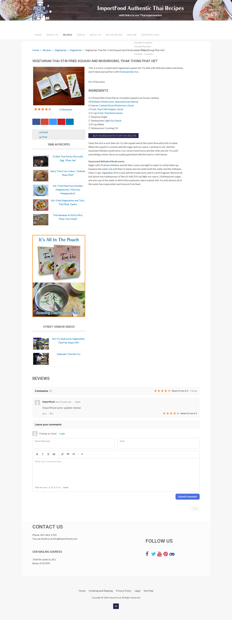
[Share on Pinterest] (61, 122)
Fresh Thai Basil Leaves (110, 112)
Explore (132, 34)
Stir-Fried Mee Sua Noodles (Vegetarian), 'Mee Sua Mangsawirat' (68, 189)
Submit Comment (187, 496)
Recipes (67, 34)
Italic (43, 454)
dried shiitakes (111, 165)
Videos (81, 34)
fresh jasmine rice (128, 71)
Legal (137, 590)
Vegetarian (60, 50)
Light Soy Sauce (113, 120)
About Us (95, 34)
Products (52, 34)
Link (62, 454)
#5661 (77, 402)
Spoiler (82, 454)
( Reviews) (65, 109)
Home (38, 34)
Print (44, 136)
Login (62, 433)
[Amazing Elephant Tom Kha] (58, 276)
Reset (65, 487)
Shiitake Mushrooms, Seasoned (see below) (115, 101)
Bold (37, 454)
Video (74, 454)
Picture (68, 454)
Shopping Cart (150, 34)
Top (195, 508)
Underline (48, 454)
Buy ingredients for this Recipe (114, 135)
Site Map (148, 590)
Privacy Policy (123, 590)
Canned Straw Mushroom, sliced (116, 105)
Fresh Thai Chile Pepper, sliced (106, 109)
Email (44, 132)
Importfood (48, 401)
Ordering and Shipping (101, 590)
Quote (54, 454)
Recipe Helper (114, 34)
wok (108, 142)
